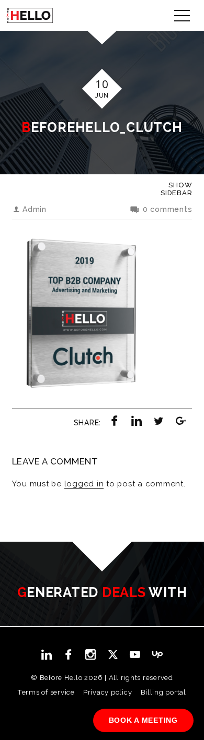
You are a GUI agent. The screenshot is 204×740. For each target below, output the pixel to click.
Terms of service (46, 692)
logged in (84, 483)
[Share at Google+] (181, 420)
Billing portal (164, 692)
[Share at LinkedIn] (136, 420)
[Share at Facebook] (114, 420)
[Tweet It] (159, 420)
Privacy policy (107, 692)
